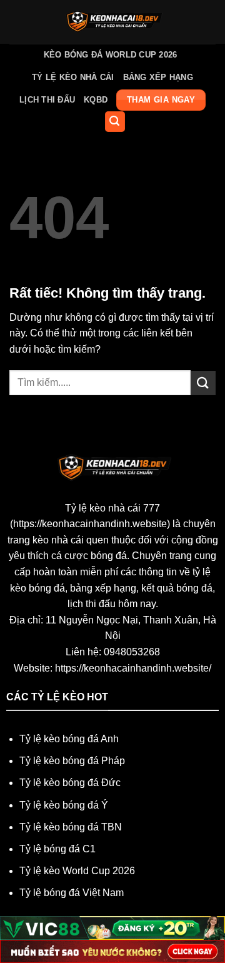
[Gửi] (203, 383)
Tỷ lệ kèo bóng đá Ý (63, 805)
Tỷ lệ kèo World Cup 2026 (77, 870)
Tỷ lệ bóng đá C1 (57, 849)
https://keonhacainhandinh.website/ (133, 668)
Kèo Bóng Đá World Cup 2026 (111, 54)
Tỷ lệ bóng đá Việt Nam (71, 892)
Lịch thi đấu (47, 99)
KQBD (96, 99)
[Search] (115, 121)
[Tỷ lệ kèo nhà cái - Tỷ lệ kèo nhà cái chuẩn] (113, 22)
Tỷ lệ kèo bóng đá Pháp (72, 760)
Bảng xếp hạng (158, 77)
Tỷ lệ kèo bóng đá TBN (70, 827)
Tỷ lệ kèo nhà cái (73, 77)
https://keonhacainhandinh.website (90, 523)
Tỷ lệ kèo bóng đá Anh (69, 739)
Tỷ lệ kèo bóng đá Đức (70, 782)
